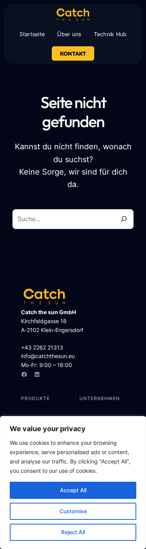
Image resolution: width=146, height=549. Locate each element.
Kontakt (73, 53)
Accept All (73, 490)
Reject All (73, 532)
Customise (73, 511)
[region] (73, 482)
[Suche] (124, 219)
